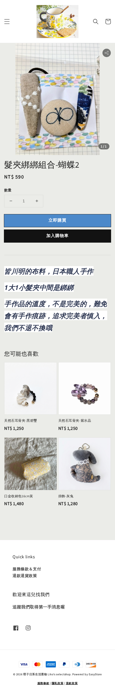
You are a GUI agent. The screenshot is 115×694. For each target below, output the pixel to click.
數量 (8, 190)
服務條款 (43, 683)
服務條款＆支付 (27, 568)
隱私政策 (58, 683)
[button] (7, 21)
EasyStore (95, 674)
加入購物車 (57, 235)
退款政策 (72, 683)
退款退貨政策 (25, 575)
